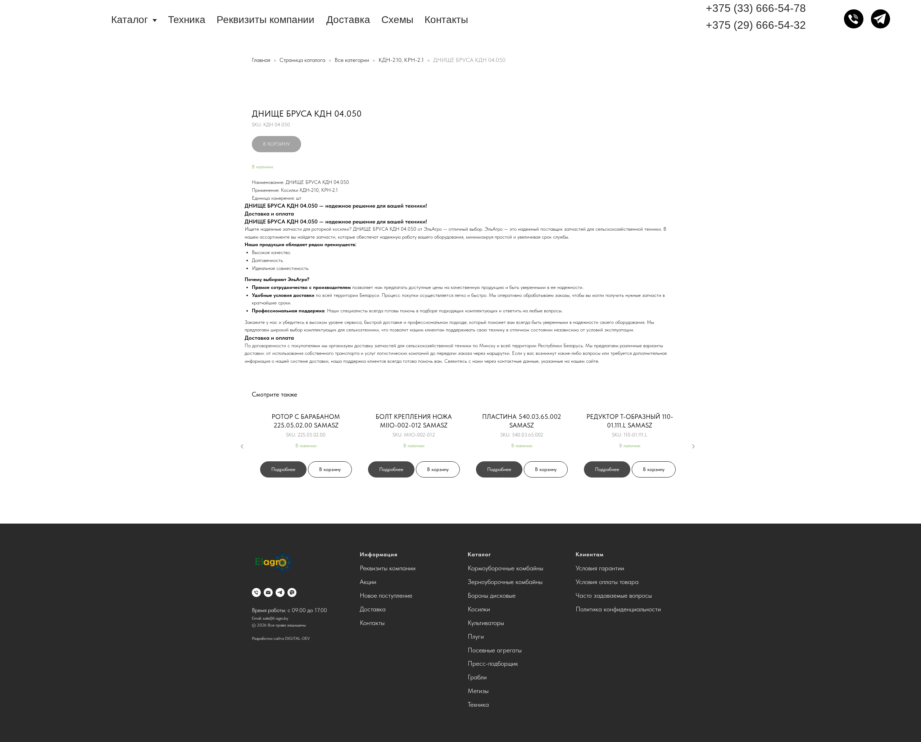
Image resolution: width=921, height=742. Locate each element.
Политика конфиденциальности (618, 609)
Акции (368, 581)
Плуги (476, 636)
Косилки (479, 609)
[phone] (256, 592)
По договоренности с (268, 345)
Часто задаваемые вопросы (614, 595)
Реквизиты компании (265, 19)
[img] (56, 19)
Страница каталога (303, 59)
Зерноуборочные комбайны (505, 581)
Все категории (353, 59)
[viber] (291, 592)
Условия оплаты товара (607, 581)
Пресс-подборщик (493, 663)
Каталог (129, 19)
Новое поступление (386, 595)
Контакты (446, 19)
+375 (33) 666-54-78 (756, 8)
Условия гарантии (600, 568)
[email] (268, 592)
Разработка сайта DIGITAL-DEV (281, 638)
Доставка (348, 19)
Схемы (397, 19)
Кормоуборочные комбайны (505, 568)
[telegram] (280, 592)
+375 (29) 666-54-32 (756, 25)
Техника (186, 19)
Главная (261, 59)
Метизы (478, 691)
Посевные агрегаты (495, 650)
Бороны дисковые (492, 595)
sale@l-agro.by (275, 618)
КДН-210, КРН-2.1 (401, 59)
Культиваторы (486, 622)
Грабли (477, 677)
